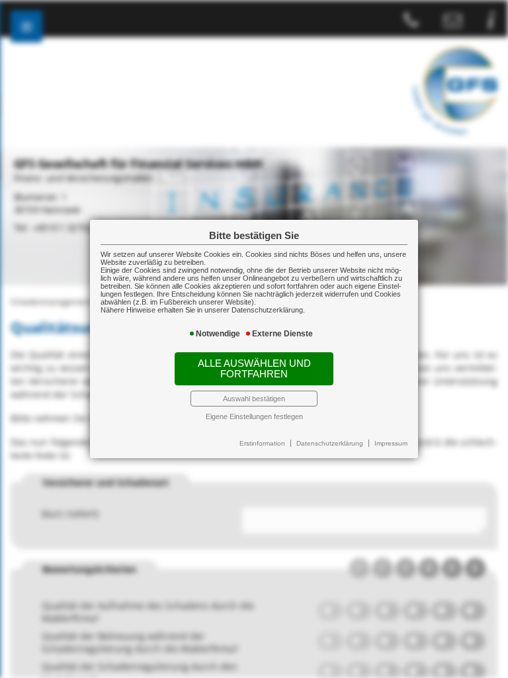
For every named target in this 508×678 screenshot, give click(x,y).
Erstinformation (262, 443)
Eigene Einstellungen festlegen (254, 416)
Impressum (390, 443)
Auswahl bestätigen (254, 399)
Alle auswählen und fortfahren (254, 368)
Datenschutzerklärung (329, 443)
